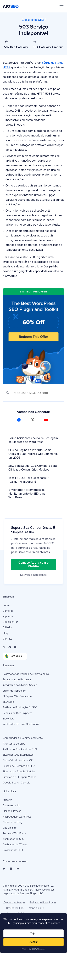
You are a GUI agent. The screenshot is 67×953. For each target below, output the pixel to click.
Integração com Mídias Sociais (20, 685)
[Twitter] (4, 868)
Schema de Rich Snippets (17, 713)
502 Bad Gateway (16, 47)
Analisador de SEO (13, 839)
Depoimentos (10, 622)
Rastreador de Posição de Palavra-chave (26, 674)
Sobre (6, 605)
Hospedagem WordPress (17, 816)
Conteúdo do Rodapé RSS (18, 760)
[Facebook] (20, 420)
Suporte (7, 800)
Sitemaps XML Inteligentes (18, 755)
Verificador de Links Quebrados (21, 724)
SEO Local (8, 702)
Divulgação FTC (15, 908)
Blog (5, 633)
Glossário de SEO (13, 850)
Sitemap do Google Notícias (19, 771)
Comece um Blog (12, 822)
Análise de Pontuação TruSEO (20, 707)
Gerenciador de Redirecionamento (23, 738)
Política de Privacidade (43, 902)
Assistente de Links (14, 743)
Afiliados (8, 627)
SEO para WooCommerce (17, 696)
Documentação (11, 805)
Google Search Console (16, 782)
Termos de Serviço (14, 902)
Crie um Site (10, 828)
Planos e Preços (12, 811)
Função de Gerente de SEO (19, 766)
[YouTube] (47, 420)
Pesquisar (8, 393)
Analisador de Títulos (15, 844)
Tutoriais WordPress (14, 833)
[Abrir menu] (61, 6)
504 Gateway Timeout (48, 47)
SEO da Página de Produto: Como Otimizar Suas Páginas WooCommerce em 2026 (33, 454)
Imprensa (8, 616)
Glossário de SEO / (34, 20)
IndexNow (8, 718)
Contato (7, 638)
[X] (33, 420)
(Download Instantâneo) (33, 574)
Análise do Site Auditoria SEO (20, 749)
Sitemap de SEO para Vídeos (19, 777)
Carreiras (8, 611)
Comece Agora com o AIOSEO (33, 564)
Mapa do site (36, 908)
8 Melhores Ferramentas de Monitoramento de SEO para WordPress (27, 494)
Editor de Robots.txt (14, 691)
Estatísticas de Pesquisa (17, 679)
